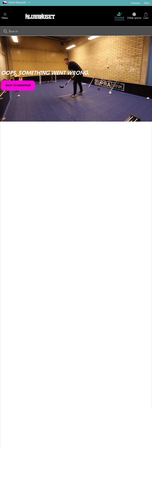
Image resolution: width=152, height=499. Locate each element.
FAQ (146, 2)
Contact (135, 2)
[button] (5, 16)
